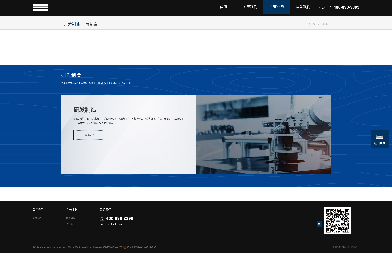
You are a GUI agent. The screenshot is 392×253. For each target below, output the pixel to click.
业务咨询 (355, 247)
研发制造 (72, 24)
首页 (223, 7)
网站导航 (346, 247)
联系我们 (303, 7)
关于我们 (250, 7)
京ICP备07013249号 (113, 247)
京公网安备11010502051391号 (142, 247)
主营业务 (276, 7)
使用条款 (336, 247)
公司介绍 (37, 218)
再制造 (91, 24)
